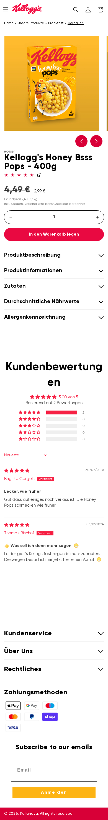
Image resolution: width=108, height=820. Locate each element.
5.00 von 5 (68, 396)
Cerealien (76, 23)
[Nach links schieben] (81, 141)
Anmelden (54, 792)
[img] (16, 470)
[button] (76, 10)
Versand (31, 204)
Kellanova (29, 814)
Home (9, 23)
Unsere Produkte (31, 23)
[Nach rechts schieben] (96, 141)
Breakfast (55, 23)
